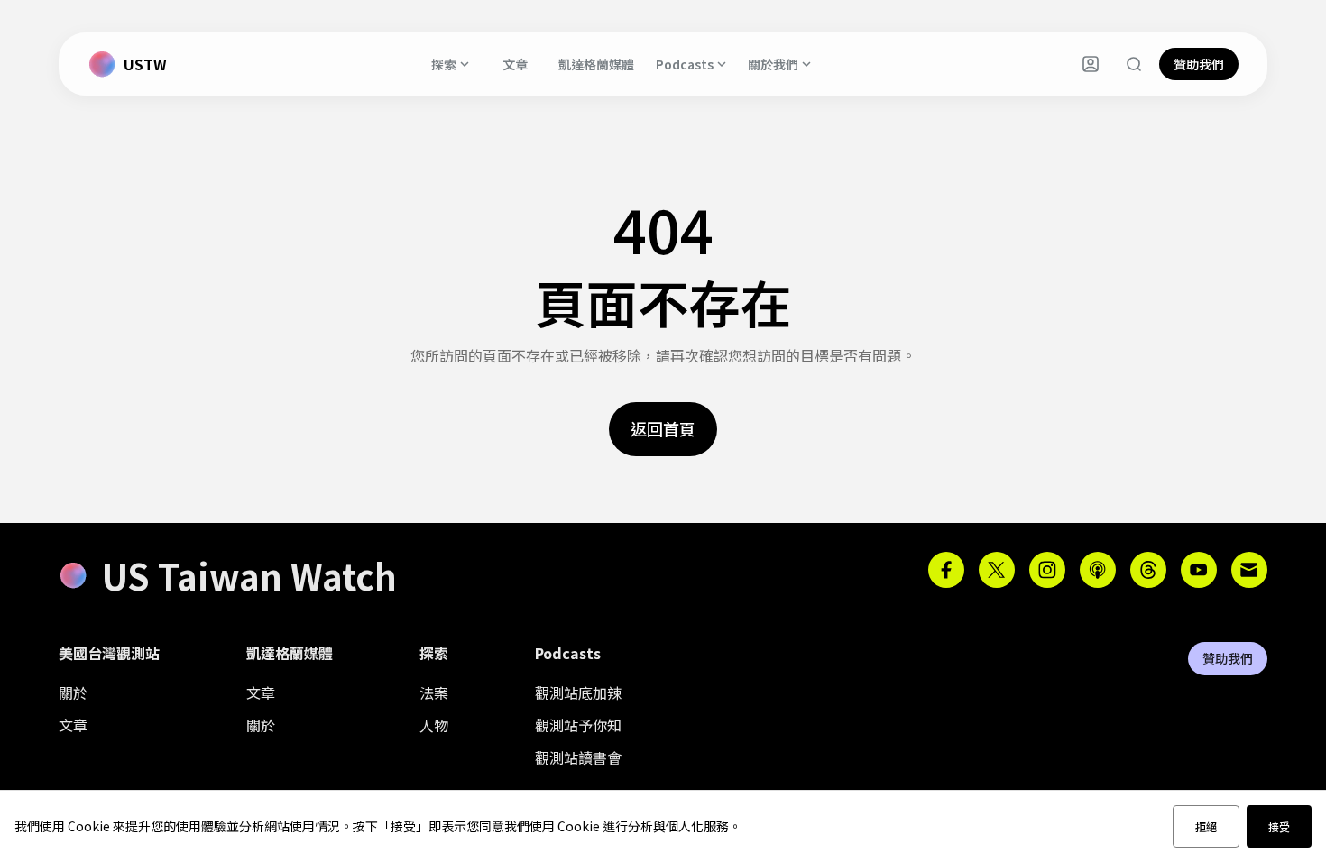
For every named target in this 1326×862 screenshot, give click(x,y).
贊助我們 (1199, 64)
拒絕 (1206, 826)
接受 (1279, 826)
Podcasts (685, 64)
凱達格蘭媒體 (596, 64)
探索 (443, 64)
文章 (515, 64)
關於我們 (773, 64)
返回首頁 (663, 428)
